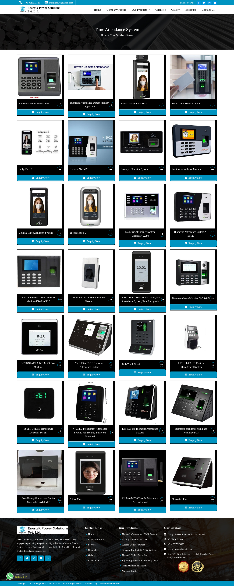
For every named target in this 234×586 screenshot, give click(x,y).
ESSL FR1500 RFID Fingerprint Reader (89, 299)
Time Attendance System (134, 566)
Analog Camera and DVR (135, 539)
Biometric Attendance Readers (34, 103)
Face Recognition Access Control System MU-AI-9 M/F (38, 500)
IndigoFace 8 (25, 169)
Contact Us (208, 9)
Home (97, 9)
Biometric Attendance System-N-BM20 (190, 234)
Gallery (175, 9)
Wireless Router (130, 571)
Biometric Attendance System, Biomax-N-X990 (140, 234)
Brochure (190, 9)
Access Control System (133, 545)
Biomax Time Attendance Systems (36, 232)
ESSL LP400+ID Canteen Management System (191, 365)
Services (92, 545)
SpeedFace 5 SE (78, 232)
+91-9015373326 (32, 3)
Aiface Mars (76, 499)
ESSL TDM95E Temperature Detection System (38, 430)
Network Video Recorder (134, 555)
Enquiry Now (42, 112)
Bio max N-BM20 (79, 169)
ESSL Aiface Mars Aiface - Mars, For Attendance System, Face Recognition (141, 299)
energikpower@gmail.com (61, 3)
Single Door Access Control (186, 103)
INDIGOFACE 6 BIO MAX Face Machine (38, 365)
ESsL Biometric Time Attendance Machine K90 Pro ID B (38, 299)
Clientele (160, 9)
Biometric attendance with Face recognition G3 (191, 430)
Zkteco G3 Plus (179, 499)
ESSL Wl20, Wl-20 (130, 364)
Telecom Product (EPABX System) (139, 550)
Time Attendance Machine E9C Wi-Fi (191, 298)
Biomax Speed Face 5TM (134, 103)
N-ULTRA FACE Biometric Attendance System (89, 365)
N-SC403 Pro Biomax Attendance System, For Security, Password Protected (90, 432)
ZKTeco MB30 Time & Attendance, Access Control (140, 500)
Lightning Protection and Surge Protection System (141, 560)
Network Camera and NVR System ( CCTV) (141, 534)
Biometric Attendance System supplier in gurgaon (89, 104)
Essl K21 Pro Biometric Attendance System (140, 430)
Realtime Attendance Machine (187, 169)
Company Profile (116, 9)
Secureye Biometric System (134, 169)
